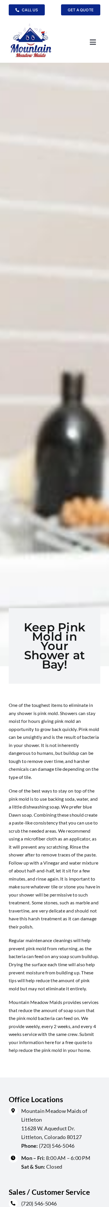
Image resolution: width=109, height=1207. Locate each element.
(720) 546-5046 (56, 1146)
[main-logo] (30, 23)
